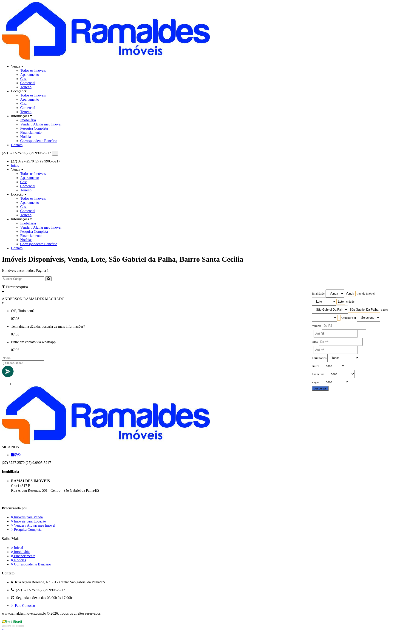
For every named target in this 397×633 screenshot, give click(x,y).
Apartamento (29, 75)
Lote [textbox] (341, 301)
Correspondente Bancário (38, 141)
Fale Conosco (24, 605)
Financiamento (31, 132)
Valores (316, 325)
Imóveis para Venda (28, 517)
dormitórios (319, 358)
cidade (350, 301)
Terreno (25, 87)
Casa (23, 79)
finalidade (318, 293)
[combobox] (350, 293)
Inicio (15, 165)
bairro (384, 309)
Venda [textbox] (350, 293)
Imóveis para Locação (29, 521)
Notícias (26, 137)
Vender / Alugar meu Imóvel (40, 124)
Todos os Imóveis (33, 70)
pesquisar (320, 388)
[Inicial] (106, 58)
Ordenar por (348, 317)
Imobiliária (28, 120)
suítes (315, 366)
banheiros (318, 374)
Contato (17, 145)
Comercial (27, 83)
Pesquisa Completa (34, 128)
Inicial (18, 548)
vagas (315, 382)
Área (315, 341)
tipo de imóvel (366, 293)
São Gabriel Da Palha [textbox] (364, 309)
